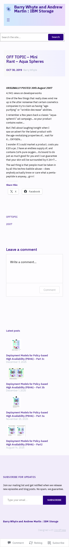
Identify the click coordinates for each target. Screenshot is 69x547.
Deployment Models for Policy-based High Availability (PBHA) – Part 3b (27, 385)
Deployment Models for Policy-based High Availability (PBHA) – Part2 (27, 442)
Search (56, 37)
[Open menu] (8, 20)
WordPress (60, 530)
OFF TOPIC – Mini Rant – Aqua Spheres (25, 59)
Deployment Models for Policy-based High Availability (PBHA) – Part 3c (27, 357)
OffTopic (12, 216)
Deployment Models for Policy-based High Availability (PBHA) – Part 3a (27, 414)
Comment (50, 289)
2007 (9, 224)
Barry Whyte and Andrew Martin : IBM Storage (38, 9)
